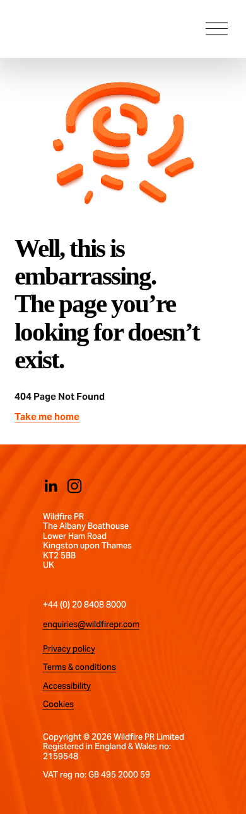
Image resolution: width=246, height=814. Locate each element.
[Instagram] (74, 486)
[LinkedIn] (50, 486)
